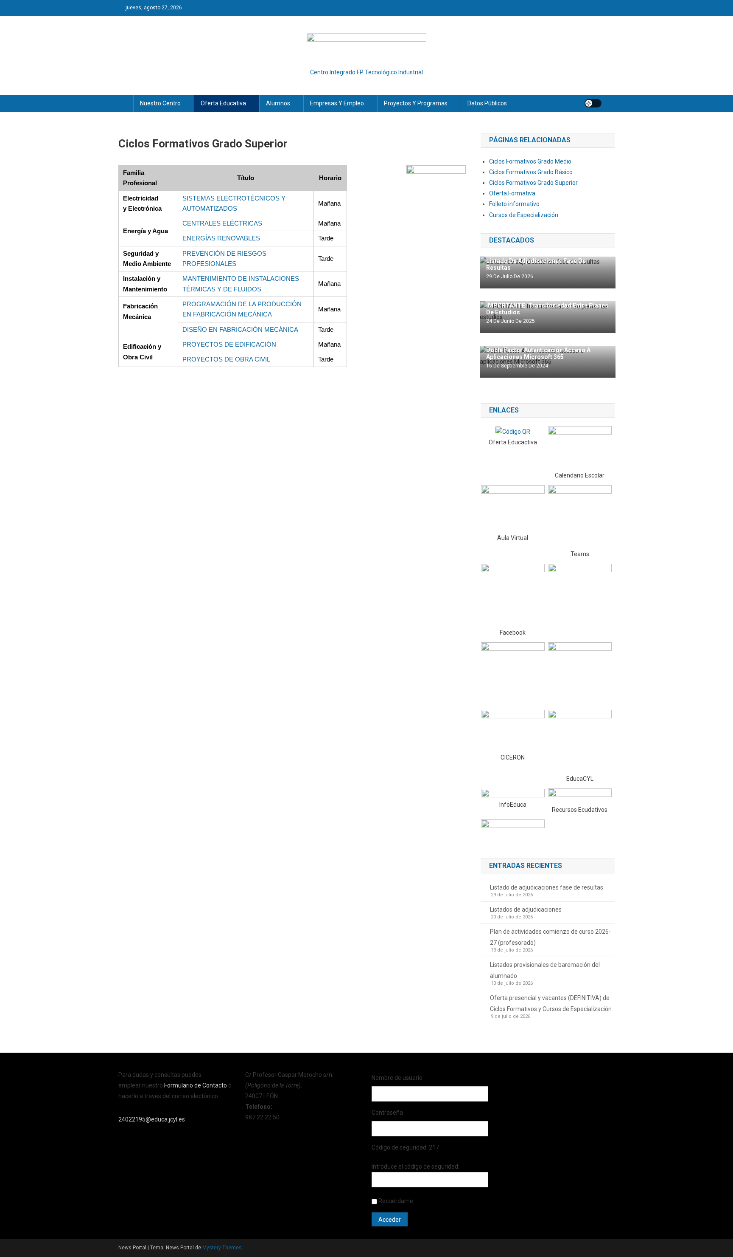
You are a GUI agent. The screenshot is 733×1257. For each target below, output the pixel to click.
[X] (580, 595)
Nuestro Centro (160, 103)
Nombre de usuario (397, 1077)
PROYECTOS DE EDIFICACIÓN (229, 344)
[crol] (580, 796)
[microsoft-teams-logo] (580, 516)
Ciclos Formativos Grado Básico (531, 172)
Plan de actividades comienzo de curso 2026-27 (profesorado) (550, 937)
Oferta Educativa (223, 103)
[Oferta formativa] (512, 431)
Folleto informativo (514, 204)
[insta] (513, 672)
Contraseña (387, 1112)
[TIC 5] (513, 830)
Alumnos (278, 103)
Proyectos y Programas (416, 103)
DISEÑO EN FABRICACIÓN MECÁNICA (240, 329)
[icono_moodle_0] (513, 508)
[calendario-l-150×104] (580, 447)
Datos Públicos (487, 103)
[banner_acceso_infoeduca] (513, 793)
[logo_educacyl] (580, 741)
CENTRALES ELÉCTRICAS (222, 223)
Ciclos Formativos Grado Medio (530, 161)
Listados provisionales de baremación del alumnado (545, 970)
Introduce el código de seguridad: (415, 1166)
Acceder (389, 1219)
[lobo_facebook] (513, 595)
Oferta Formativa (512, 193)
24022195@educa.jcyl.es (151, 1119)
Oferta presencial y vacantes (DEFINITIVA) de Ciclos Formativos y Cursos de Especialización (551, 1003)
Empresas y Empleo (337, 103)
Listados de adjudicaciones (526, 909)
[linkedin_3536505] (580, 673)
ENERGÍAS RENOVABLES (221, 238)
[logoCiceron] (513, 730)
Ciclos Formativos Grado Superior (533, 182)
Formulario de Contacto (196, 1085)
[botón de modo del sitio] (593, 103)
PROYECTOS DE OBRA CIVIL (226, 359)
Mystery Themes (222, 1248)
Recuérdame (395, 1201)
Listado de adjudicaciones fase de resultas (546, 887)
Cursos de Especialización (523, 215)
